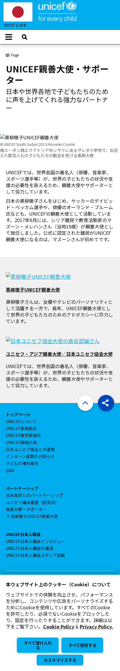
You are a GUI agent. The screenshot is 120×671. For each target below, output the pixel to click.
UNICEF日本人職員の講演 (29, 548)
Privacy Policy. (96, 626)
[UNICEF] (40, 11)
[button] (106, 403)
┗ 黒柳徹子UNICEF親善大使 (32, 516)
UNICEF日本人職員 (23, 534)
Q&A (10, 470)
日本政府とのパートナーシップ (34, 495)
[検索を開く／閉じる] (24, 37)
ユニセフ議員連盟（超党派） (32, 502)
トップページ (18, 414)
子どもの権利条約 (22, 463)
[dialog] (60, 623)
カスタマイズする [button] (60, 660)
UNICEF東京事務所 (23, 435)
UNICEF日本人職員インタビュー (35, 541)
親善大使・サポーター (26, 509)
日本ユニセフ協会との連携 (30, 449)
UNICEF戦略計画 (21, 442)
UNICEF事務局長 (21, 428)
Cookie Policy (58, 626)
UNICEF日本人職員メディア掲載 (35, 555)
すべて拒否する (82, 645)
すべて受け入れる (38, 645)
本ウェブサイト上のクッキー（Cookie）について (58, 584)
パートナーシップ (22, 488)
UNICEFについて (21, 421)
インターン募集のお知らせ (30, 456)
